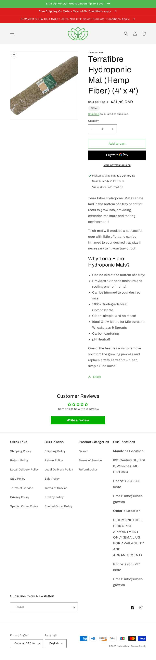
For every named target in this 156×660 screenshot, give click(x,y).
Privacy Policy (19, 497)
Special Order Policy (24, 506)
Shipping (93, 114)
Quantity (93, 120)
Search (84, 451)
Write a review (78, 420)
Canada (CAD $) (24, 643)
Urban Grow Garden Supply (132, 646)
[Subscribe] (73, 607)
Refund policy (88, 469)
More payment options (117, 165)
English (54, 643)
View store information (107, 187)
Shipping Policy (20, 451)
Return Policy (19, 460)
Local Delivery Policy (24, 469)
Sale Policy (17, 478)
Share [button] (97, 376)
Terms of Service (21, 488)
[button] (12, 33)
